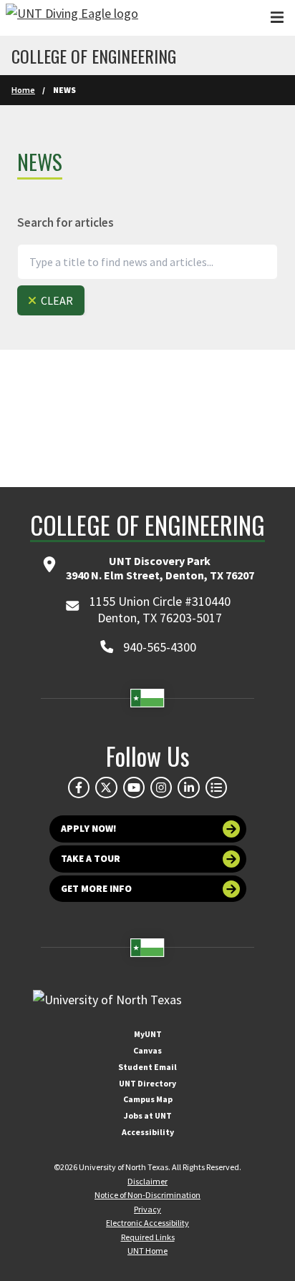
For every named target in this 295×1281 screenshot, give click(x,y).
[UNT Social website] (216, 787)
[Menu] (277, 17)
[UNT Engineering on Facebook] (79, 787)
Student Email (147, 1066)
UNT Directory (147, 1083)
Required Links (148, 1237)
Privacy (147, 1209)
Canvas (147, 1050)
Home (23, 89)
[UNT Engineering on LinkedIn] (188, 787)
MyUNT (148, 1034)
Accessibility (148, 1132)
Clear (56, 300)
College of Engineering (93, 55)
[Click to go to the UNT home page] (72, 18)
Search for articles (65, 222)
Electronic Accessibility (147, 1222)
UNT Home (147, 1250)
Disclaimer (147, 1181)
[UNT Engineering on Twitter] (106, 787)
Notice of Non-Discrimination (147, 1194)
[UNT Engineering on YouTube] (134, 787)
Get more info (96, 889)
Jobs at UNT (148, 1115)
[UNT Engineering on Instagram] (161, 787)
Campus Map (148, 1099)
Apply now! (89, 829)
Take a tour (90, 859)
